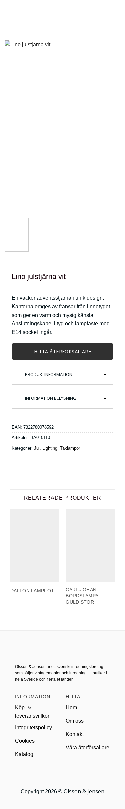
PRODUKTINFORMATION (48, 374)
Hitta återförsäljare (62, 351)
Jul (37, 448)
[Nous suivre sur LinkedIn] (70, 773)
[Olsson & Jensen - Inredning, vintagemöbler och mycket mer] (62, 12)
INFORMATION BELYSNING (50, 398)
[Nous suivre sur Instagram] (62, 773)
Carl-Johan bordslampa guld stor (82, 595)
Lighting (49, 448)
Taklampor (70, 448)
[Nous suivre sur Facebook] (54, 773)
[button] (9, 12)
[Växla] (16, 371)
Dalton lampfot (32, 590)
